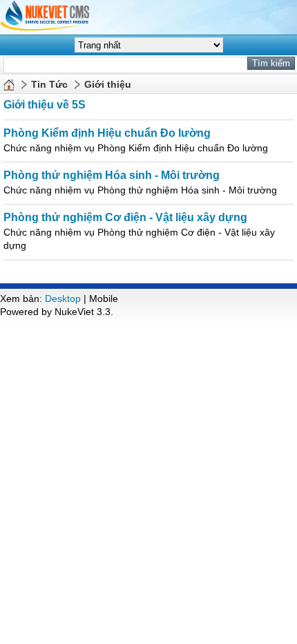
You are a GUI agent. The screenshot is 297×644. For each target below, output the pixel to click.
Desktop (63, 298)
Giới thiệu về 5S (44, 105)
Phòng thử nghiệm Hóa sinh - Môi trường (111, 175)
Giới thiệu (107, 84)
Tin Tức (49, 84)
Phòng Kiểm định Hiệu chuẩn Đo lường (107, 133)
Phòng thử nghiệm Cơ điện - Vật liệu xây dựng (125, 217)
